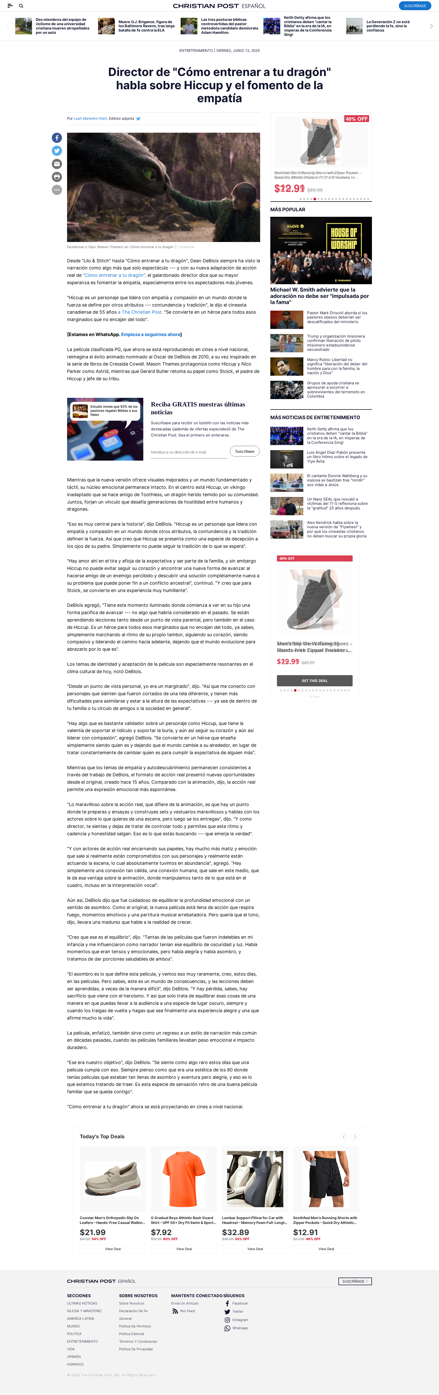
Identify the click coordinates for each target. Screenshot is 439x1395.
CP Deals (314, 697)
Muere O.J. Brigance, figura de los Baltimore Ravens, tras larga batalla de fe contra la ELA (147, 26)
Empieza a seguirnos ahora (150, 334)
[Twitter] (57, 151)
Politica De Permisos (135, 1326)
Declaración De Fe (133, 1311)
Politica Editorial (131, 1334)
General (125, 1318)
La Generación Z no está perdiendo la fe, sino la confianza (388, 26)
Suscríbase (415, 6)
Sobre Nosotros (131, 1303)
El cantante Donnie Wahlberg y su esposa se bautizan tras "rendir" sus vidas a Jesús (337, 480)
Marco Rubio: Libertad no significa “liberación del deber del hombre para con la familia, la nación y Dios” (337, 366)
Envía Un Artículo (184, 1303)
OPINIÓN (74, 1357)
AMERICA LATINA (80, 1318)
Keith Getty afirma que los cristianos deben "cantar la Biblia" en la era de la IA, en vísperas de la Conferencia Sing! (308, 26)
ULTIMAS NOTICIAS (82, 1303)
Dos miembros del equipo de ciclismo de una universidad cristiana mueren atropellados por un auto (62, 26)
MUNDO (73, 1326)
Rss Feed (187, 1311)
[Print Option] (57, 177)
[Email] (57, 164)
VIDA (71, 1349)
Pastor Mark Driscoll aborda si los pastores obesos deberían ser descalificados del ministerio (337, 317)
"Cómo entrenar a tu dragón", (114, 275)
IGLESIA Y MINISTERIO (84, 1311)
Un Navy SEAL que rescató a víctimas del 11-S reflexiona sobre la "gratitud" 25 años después (337, 503)
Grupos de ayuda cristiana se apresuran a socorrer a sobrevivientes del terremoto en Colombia (336, 390)
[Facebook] (57, 138)
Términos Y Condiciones (138, 1341)
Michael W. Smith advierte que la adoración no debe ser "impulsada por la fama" (319, 296)
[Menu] (57, 190)
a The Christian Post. (140, 312)
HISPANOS (75, 1364)
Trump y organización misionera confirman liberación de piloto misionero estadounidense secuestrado (336, 343)
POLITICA (74, 1334)
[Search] (21, 5)
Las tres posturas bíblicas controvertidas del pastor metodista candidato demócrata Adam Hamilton (229, 26)
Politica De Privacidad (136, 1349)
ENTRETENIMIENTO (82, 1341)
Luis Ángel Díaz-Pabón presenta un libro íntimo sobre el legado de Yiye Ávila (337, 457)
